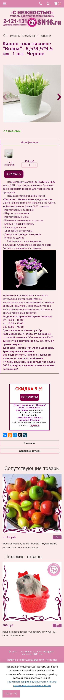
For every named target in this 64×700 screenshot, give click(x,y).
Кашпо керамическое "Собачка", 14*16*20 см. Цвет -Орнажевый (29, 633)
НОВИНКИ (45, 36)
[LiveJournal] (25, 435)
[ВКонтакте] (5, 435)
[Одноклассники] (10, 435)
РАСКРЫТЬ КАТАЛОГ (23, 36)
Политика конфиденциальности (25, 660)
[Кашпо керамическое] (32, 591)
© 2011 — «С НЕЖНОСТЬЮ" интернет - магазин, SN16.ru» (32, 653)
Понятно (11, 694)
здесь (34, 425)
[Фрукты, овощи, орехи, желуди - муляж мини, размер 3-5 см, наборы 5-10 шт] (32, 503)
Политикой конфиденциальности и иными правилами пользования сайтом (32, 683)
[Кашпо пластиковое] (32, 93)
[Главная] (4, 36)
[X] (20, 435)
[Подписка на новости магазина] (29, 397)
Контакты (51, 660)
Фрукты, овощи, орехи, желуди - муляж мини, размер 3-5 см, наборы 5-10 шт (29, 545)
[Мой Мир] (15, 435)
